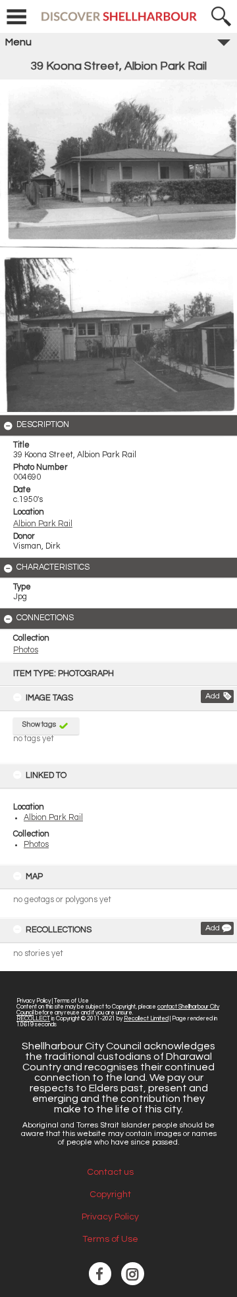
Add (212, 696)
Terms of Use (71, 1001)
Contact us (110, 1172)
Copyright (110, 1194)
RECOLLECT (33, 1019)
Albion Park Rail (53, 817)
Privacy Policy (33, 1001)
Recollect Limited (146, 1019)
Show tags (39, 724)
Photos (36, 844)
